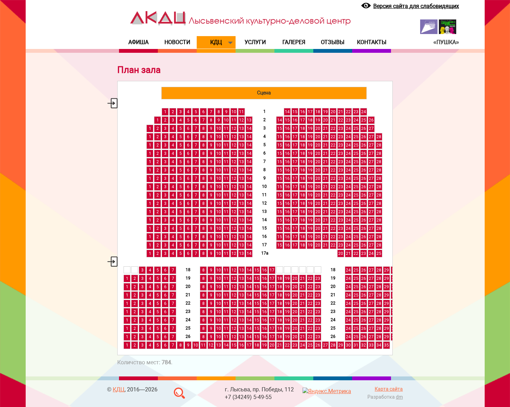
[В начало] (158, 23)
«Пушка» (446, 42)
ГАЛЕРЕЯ (293, 42)
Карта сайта (389, 389)
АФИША (138, 42)
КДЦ (216, 42)
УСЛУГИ (255, 42)
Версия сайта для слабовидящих (416, 6)
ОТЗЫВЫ (333, 42)
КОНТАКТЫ (371, 42)
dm (399, 397)
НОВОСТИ (177, 42)
